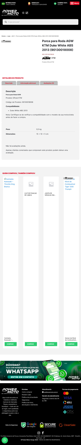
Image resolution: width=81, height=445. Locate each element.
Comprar (10, 344)
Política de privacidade (30, 397)
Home (4, 36)
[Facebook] (43, 433)
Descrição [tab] (9, 83)
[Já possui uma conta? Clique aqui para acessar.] (23, 12)
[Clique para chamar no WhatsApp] (40, 370)
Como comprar (27, 392)
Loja (8, 36)
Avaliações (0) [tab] (49, 83)
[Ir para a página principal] (10, 12)
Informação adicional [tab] (28, 83)
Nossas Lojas (26, 394)
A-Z (13, 36)
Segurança (25, 400)
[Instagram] (38, 433)
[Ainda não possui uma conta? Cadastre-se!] (27, 12)
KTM (53, 58)
